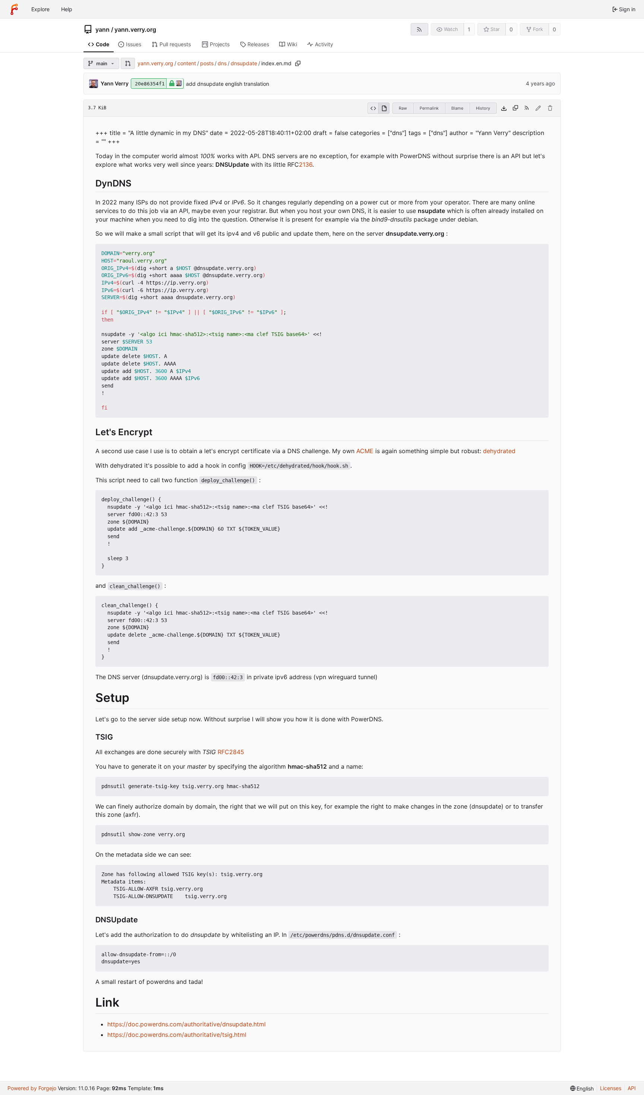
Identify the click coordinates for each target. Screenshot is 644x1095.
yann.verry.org (135, 29)
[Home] (14, 9)
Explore (40, 9)
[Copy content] (515, 108)
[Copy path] (298, 63)
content (186, 63)
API (632, 1088)
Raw (403, 108)
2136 (305, 164)
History (483, 108)
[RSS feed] (419, 29)
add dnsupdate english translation (227, 84)
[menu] (582, 1088)
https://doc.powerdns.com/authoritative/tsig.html (176, 1034)
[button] (128, 63)
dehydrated (499, 451)
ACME (364, 451)
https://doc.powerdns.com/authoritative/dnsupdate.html (186, 1024)
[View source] (372, 108)
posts (207, 63)
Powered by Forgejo (31, 1088)
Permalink (429, 108)
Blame (457, 108)
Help (66, 9)
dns (222, 63)
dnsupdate (244, 63)
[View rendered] (383, 108)
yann (102, 29)
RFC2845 (231, 752)
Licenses (610, 1088)
